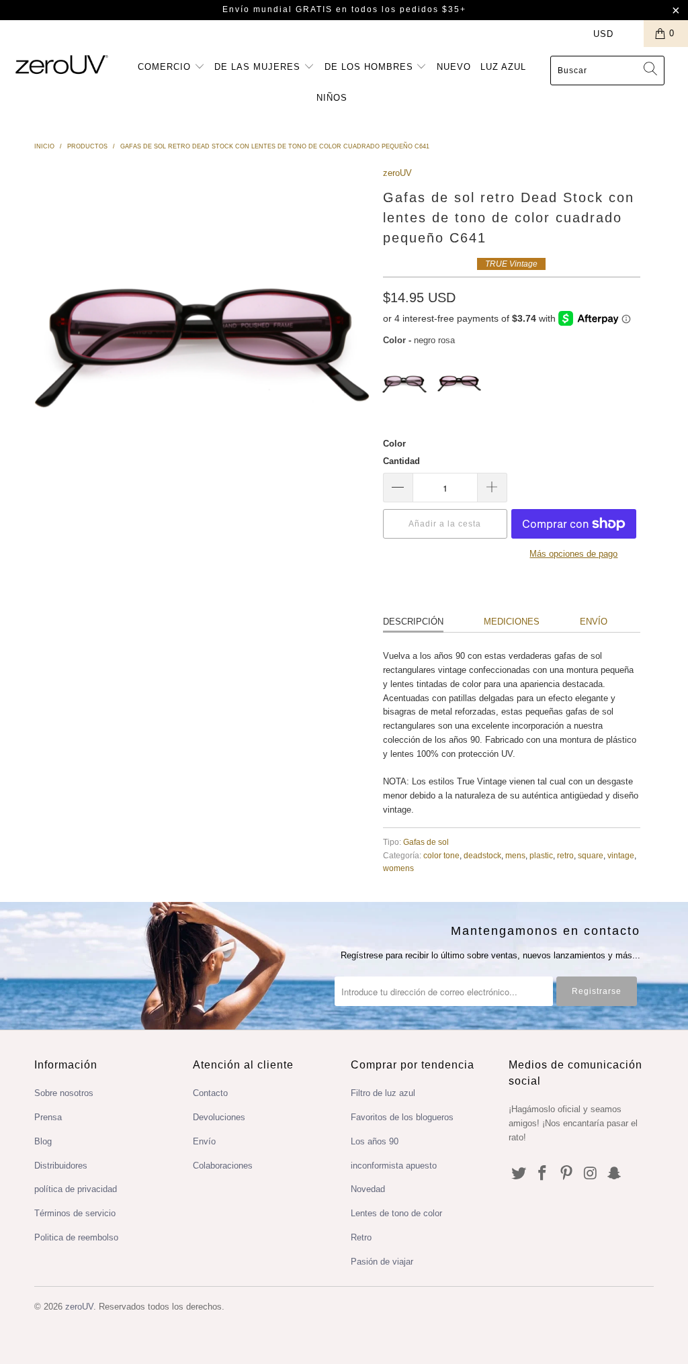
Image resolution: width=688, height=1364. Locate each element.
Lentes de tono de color (396, 1213)
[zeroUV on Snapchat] (615, 1174)
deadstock (482, 855)
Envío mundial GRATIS (277, 9)
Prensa (48, 1117)
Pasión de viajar (382, 1262)
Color (394, 444)
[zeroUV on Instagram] (590, 1174)
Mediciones (512, 622)
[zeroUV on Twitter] (519, 1174)
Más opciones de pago (573, 554)
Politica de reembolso (76, 1237)
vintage (620, 855)
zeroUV (397, 173)
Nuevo (454, 67)
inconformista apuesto (394, 1166)
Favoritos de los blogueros (402, 1117)
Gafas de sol (426, 841)
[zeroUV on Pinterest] (567, 1174)
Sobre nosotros (63, 1093)
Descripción (413, 622)
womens (398, 868)
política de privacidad (75, 1189)
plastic (541, 855)
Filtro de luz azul (383, 1093)
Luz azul (503, 67)
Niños (331, 98)
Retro (361, 1237)
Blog (43, 1141)
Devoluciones (219, 1117)
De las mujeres (259, 67)
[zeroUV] (61, 64)
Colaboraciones (223, 1166)
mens (515, 855)
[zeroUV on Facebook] (543, 1174)
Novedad (368, 1189)
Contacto (210, 1093)
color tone (441, 855)
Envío (593, 622)
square (590, 855)
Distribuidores (60, 1166)
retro (565, 855)
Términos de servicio (75, 1213)
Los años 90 (374, 1141)
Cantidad (401, 461)
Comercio (166, 67)
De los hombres (371, 67)
